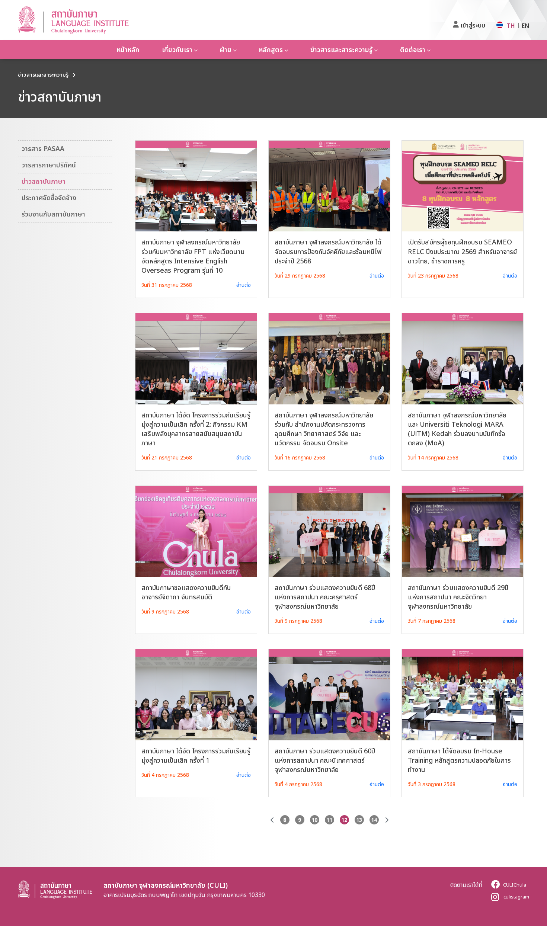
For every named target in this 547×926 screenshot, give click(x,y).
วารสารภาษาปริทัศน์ (49, 164)
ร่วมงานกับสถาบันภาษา (53, 213)
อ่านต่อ (243, 284)
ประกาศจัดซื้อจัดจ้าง (49, 197)
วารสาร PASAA (43, 148)
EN (525, 26)
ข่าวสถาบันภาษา (43, 181)
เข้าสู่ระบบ (473, 25)
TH (510, 26)
